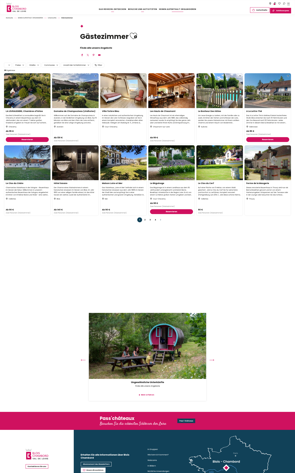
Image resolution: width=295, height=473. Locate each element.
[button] (284, 3)
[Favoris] (279, 3)
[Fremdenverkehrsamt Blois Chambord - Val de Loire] (16, 7)
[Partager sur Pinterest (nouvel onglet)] (94, 55)
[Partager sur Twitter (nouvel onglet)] (88, 55)
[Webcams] (270, 3)
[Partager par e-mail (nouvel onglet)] (99, 55)
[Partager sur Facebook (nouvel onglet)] (82, 55)
